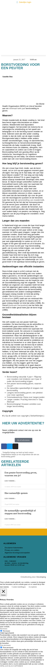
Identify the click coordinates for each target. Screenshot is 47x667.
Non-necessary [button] (5, 645)
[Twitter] (10, 446)
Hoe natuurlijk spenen (16, 493)
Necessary (6, 631)
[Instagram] (15, 446)
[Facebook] (4, 446)
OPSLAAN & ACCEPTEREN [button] (11, 666)
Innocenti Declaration (18, 305)
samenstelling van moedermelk (31, 200)
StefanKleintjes (36, 416)
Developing (41, 577)
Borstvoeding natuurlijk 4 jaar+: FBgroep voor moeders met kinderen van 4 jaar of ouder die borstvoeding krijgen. (24, 379)
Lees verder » (10, 481)
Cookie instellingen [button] (19, 587)
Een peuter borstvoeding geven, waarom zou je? (21, 474)
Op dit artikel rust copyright (17, 416)
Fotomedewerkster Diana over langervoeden (25, 397)
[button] (23, 55)
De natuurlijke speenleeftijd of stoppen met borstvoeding (20, 512)
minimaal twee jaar (17, 108)
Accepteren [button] (33, 587)
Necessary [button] (3, 629)
